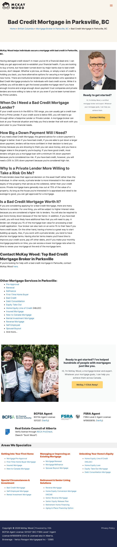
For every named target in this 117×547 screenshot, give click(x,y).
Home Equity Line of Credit (19, 308)
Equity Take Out (14, 304)
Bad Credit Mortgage (16, 488)
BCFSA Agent (43, 413)
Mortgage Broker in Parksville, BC (52, 28)
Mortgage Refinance (54, 464)
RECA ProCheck (44, 431)
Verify (45, 420)
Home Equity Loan (92, 465)
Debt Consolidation (15, 301)
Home (13, 28)
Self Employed (13, 325)
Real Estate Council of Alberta (35, 428)
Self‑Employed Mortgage (17, 491)
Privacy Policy (108, 528)
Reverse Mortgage (15, 321)
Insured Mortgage (15, 311)
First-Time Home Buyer (17, 294)
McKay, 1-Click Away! (87, 384)
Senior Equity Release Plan (57, 501)
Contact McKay (97, 117)
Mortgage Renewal (54, 461)
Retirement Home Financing (57, 505)
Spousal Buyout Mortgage (57, 468)
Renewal (10, 287)
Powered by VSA (43, 528)
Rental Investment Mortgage (20, 318)
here (15, 266)
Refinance (11, 291)
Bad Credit (11, 298)
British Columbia (26, 28)
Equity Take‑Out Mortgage (96, 469)
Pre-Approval (12, 284)
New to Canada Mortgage (18, 315)
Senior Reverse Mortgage (57, 498)
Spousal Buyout (13, 328)
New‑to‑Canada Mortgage (18, 469)
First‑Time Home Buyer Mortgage (21, 462)
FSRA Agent (92, 413)
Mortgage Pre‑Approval (17, 458)
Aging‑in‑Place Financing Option (59, 508)
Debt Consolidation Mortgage (98, 472)
